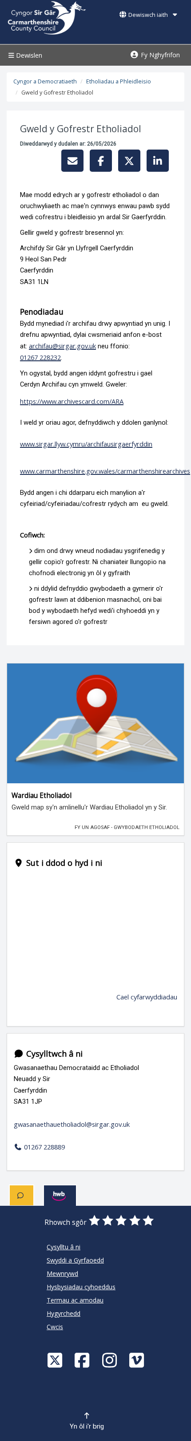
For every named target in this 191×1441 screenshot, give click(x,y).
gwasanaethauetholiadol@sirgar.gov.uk (72, 1124)
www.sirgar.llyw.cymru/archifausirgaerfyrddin (86, 443)
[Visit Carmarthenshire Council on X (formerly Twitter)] (56, 1360)
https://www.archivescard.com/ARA (71, 401)
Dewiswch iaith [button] (148, 15)
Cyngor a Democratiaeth (45, 81)
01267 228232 (40, 357)
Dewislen (28, 55)
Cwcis (55, 1327)
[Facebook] (83, 1360)
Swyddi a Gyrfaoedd (75, 1260)
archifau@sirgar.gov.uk (62, 345)
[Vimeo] (137, 1360)
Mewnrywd (62, 1273)
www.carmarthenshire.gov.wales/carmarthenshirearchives (105, 470)
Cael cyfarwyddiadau (146, 996)
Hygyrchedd (63, 1313)
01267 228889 (43, 1146)
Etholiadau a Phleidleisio (118, 81)
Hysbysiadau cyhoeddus (81, 1287)
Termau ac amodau (75, 1300)
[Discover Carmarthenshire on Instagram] (110, 1360)
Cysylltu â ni (63, 1247)
